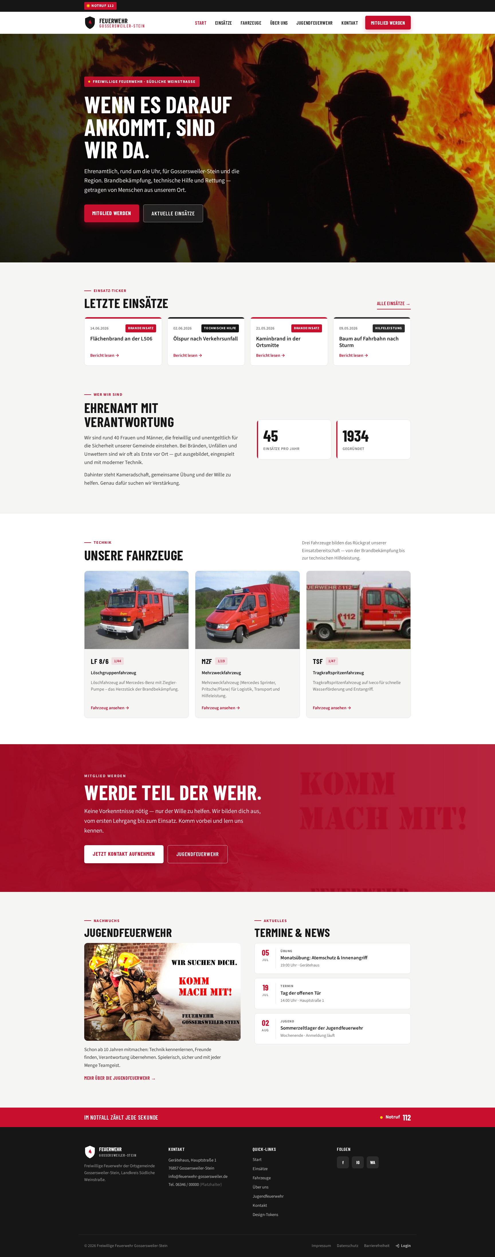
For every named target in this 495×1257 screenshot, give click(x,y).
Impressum (321, 1246)
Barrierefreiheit (377, 1246)
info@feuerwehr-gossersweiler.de (197, 1177)
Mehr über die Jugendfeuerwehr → (120, 1078)
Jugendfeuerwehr (197, 854)
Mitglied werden (388, 23)
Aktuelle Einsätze (173, 213)
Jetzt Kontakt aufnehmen (124, 853)
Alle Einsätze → (394, 303)
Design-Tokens (265, 1215)
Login (406, 1246)
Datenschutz (347, 1246)
